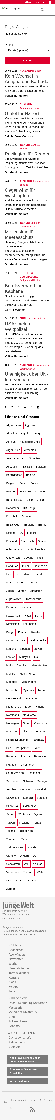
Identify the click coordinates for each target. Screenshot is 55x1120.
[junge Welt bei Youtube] (21, 1109)
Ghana (42, 541)
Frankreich (27, 541)
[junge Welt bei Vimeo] (26, 1109)
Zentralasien (32, 880)
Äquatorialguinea (30, 441)
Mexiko (10, 673)
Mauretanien (39, 665)
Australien (12, 466)
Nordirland (12, 715)
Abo (28, 2)
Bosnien (11, 491)
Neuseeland (13, 698)
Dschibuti (12, 516)
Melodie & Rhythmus (23, 1012)
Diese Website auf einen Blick (18, 934)
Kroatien (36, 632)
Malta (9, 665)
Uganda (31, 847)
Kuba (9, 640)
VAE (26, 864)
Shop (12, 1016)
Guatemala (13, 557)
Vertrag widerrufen (20, 1081)
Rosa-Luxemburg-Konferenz (28, 1003)
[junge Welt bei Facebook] (6, 1109)
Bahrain (27, 466)
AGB (42, 1100)
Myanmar (28, 690)
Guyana (28, 557)
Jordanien (36, 590)
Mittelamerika (27, 673)
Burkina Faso (14, 499)
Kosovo (22, 632)
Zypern (10, 888)
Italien (20, 582)
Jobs (12, 991)
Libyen (38, 648)
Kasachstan (13, 615)
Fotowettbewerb (19, 1021)
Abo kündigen (18, 954)
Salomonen (28, 764)
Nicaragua (31, 698)
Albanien (11, 433)
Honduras (12, 566)
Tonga (37, 822)
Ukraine (11, 855)
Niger (28, 706)
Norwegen (12, 723)
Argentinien (13, 450)
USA (35, 855)
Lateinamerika (37, 640)
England (29, 524)
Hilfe (50, 1100)
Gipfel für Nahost (22, 113)
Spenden (15, 1046)
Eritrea (42, 524)
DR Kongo (29, 508)
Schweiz (28, 781)
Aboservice (16, 950)
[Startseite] (12, 10)
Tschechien (26, 830)
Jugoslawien (13, 599)
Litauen (10, 657)
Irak (8, 574)
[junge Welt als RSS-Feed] (32, 1109)
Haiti (40, 557)
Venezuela (12, 872)
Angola (39, 433)
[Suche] (42, 9)
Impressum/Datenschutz (24, 1100)
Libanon (25, 648)
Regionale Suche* (16, 33)
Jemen (22, 590)
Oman (26, 723)
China (40, 499)
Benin (22, 483)
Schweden (12, 781)
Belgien (10, 483)
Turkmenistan (14, 847)
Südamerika (29, 806)
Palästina (26, 731)
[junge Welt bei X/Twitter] (10, 1109)
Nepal (41, 690)
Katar (28, 615)
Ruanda (25, 756)
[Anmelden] (50, 2)
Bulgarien (40, 491)
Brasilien (25, 491)
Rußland (11, 764)
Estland (10, 532)
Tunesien (11, 839)
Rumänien (40, 756)
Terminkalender (19, 973)
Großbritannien (36, 549)
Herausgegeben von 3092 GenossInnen (24, 931)
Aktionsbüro (17, 1042)
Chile (29, 499)
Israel (9, 582)
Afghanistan (13, 425)
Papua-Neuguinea (17, 739)
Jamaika (33, 582)
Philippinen (22, 748)
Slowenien (12, 797)
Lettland (11, 648)
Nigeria (40, 706)
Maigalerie (15, 1007)
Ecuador (27, 516)
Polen (36, 748)
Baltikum (41, 466)
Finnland (11, 541)
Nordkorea (29, 715)
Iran (17, 574)
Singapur (25, 789)
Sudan (10, 814)
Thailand (24, 822)
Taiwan (10, 822)
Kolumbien (29, 623)
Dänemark (12, 508)
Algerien (26, 433)
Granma (14, 1026)
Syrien (38, 814)
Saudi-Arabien (15, 772)
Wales (41, 872)
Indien (26, 566)
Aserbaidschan (15, 458)
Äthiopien (34, 458)
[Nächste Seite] (38, 407)
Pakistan (11, 731)
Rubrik (9, 45)
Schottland (34, 772)
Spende (40, 2)
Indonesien (40, 566)
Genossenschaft (20, 1037)
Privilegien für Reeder (27, 153)
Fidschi (31, 532)
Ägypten (30, 425)
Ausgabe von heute (13, 927)
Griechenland (14, 549)
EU (21, 532)
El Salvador (13, 524)
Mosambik (12, 690)
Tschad (10, 830)
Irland (27, 574)
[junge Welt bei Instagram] (15, 1109)
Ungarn (24, 855)
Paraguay (38, 739)
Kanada (26, 607)
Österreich (40, 723)
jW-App (13, 986)
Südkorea (24, 814)
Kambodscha (33, 599)
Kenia (38, 615)
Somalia (28, 797)
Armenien (30, 450)
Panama (41, 731)
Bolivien (35, 483)
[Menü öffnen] (49, 10)
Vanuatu (38, 864)
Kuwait (21, 640)
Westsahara (13, 880)
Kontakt (14, 977)
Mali (36, 657)
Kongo (10, 632)
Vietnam (28, 872)
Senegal (42, 781)
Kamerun (11, 607)
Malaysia (24, 657)
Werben (14, 963)
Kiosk (12, 982)
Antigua (11, 441)
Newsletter (16, 959)
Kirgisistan (12, 623)
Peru (9, 748)
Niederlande (13, 706)
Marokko (22, 665)
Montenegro (28, 681)
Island (38, 574)
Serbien (11, 789)
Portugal (11, 756)
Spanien (42, 797)
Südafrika (12, 806)
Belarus (30, 474)
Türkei (25, 839)
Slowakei (40, 789)
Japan (10, 590)
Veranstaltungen (20, 968)
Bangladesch (14, 474)
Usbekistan (13, 864)
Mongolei (11, 681)
